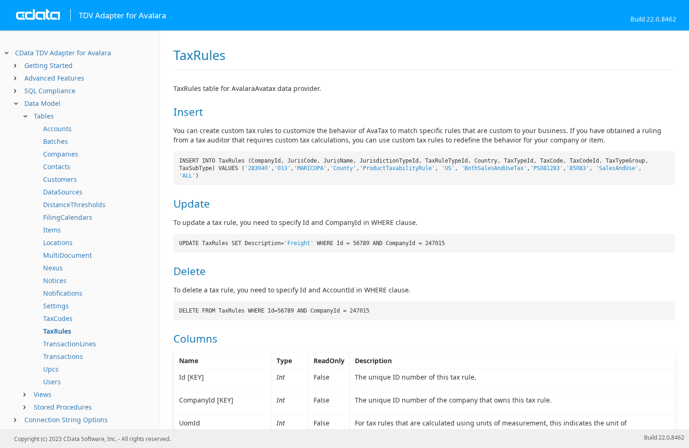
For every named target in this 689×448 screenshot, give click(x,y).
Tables (44, 116)
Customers (60, 179)
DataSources (62, 191)
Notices (55, 280)
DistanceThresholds (74, 204)
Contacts (56, 166)
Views (43, 394)
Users (52, 381)
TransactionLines (69, 343)
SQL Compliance (49, 90)
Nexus (53, 267)
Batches (55, 141)
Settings (56, 305)
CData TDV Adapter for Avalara (63, 52)
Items (52, 229)
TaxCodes (58, 318)
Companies (60, 153)
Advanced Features (54, 78)
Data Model (42, 103)
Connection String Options (66, 419)
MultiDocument (67, 255)
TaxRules (57, 331)
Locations (58, 242)
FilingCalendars (67, 217)
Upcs (51, 369)
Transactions (63, 356)
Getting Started (48, 65)
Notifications (62, 293)
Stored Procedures (63, 407)
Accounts (57, 128)
